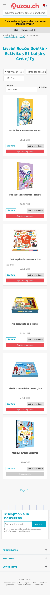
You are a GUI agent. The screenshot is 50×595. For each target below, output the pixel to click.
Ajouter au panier (25, 151)
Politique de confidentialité (19, 531)
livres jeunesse (17, 35)
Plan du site (39, 585)
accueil (5, 35)
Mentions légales (10, 583)
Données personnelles (27, 583)
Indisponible (25, 474)
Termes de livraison (24, 585)
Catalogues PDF (28, 30)
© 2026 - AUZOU (25, 579)
